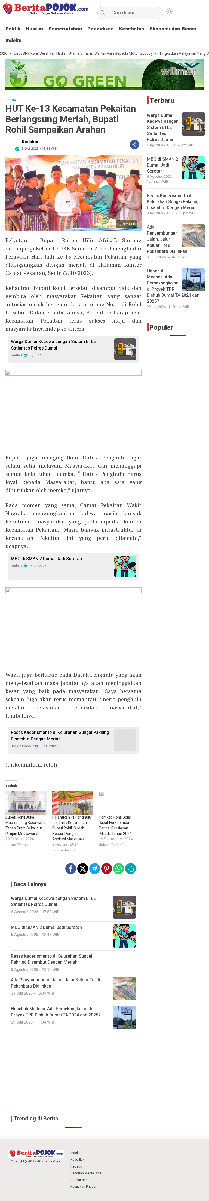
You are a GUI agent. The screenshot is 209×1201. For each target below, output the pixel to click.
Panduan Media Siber (86, 1173)
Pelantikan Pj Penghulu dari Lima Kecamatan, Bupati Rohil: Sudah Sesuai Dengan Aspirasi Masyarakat (71, 828)
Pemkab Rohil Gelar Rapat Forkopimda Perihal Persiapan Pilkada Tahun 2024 (115, 825)
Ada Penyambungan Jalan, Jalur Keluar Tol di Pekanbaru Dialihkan (167, 239)
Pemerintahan (65, 29)
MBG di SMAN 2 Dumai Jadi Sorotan (46, 559)
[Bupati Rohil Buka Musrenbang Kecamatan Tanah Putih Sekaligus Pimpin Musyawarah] (26, 803)
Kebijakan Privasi (83, 1186)
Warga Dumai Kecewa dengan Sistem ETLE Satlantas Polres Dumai (53, 344)
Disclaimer (78, 1180)
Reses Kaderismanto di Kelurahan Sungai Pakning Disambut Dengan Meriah (60, 735)
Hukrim (34, 29)
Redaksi (30, 142)
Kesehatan (131, 29)
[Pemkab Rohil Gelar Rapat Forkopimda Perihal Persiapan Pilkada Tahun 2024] (119, 803)
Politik (12, 29)
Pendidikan (100, 29)
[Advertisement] (73, 1072)
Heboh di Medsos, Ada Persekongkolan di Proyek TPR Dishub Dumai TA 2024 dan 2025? (173, 286)
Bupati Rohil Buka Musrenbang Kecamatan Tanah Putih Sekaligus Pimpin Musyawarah (26, 825)
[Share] (134, 144)
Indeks (13, 40)
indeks (75, 1152)
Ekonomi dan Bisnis (173, 29)
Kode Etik (77, 1159)
